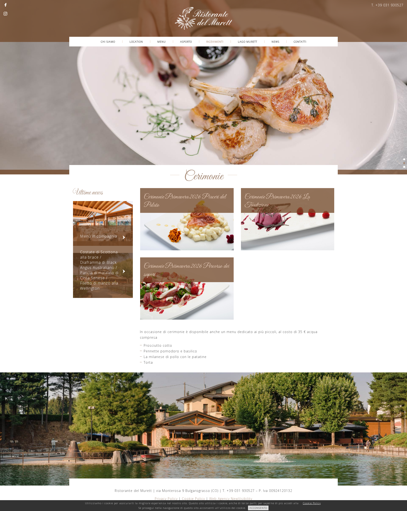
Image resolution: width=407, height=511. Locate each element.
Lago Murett (247, 41)
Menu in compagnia (98, 236)
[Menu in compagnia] (103, 223)
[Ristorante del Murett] (203, 18)
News (275, 41)
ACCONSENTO (258, 508)
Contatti (300, 41)
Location (136, 41)
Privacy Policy (166, 498)
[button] (11, 91)
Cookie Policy (193, 498)
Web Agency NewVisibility (230, 498)
